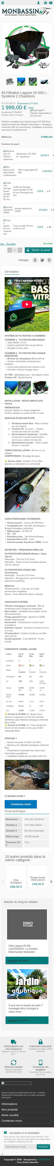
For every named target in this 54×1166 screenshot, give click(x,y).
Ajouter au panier (41, 250)
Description (12, 271)
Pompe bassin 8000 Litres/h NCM (38, 880)
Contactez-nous (21, 804)
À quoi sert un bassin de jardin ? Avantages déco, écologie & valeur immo (26, 1008)
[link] (35, 260)
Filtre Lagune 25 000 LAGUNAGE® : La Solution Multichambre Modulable (23, 949)
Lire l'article (18, 961)
